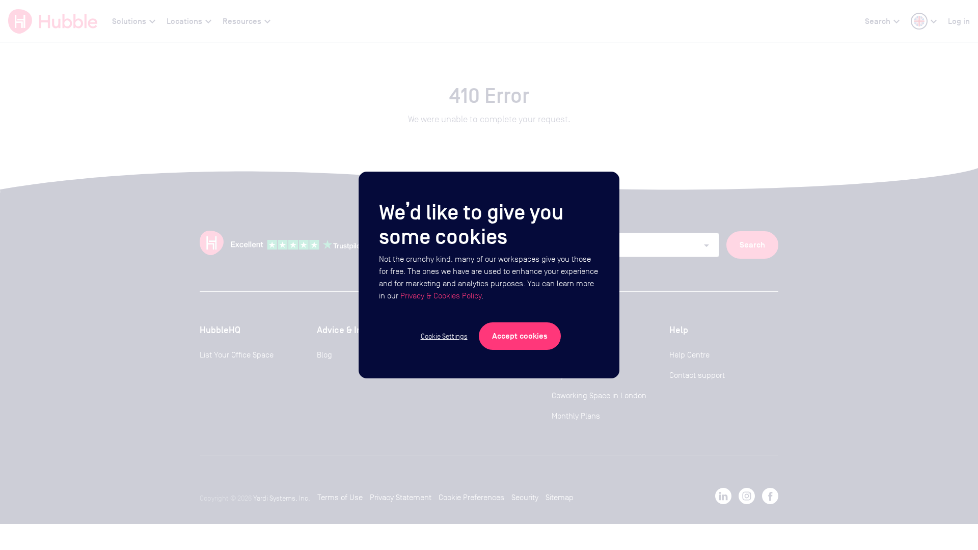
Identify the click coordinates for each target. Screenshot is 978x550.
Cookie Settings (444, 336)
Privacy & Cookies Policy (440, 295)
